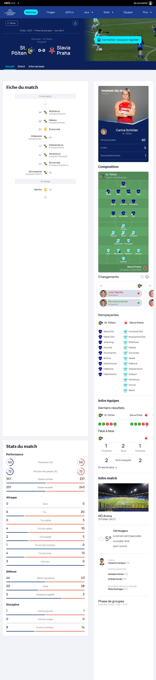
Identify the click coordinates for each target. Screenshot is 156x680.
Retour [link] (13, 23)
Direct (21, 66)
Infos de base (36, 66)
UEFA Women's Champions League (10, 12)
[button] (88, 12)
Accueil (9, 66)
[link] (31, 12)
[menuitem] (32, 12)
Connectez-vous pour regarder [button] (120, 39)
